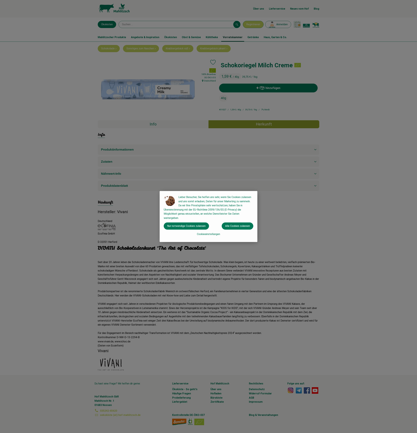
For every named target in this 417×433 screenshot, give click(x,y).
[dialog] (208, 216)
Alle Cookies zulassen (237, 226)
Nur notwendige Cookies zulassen (186, 226)
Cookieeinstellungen (208, 234)
